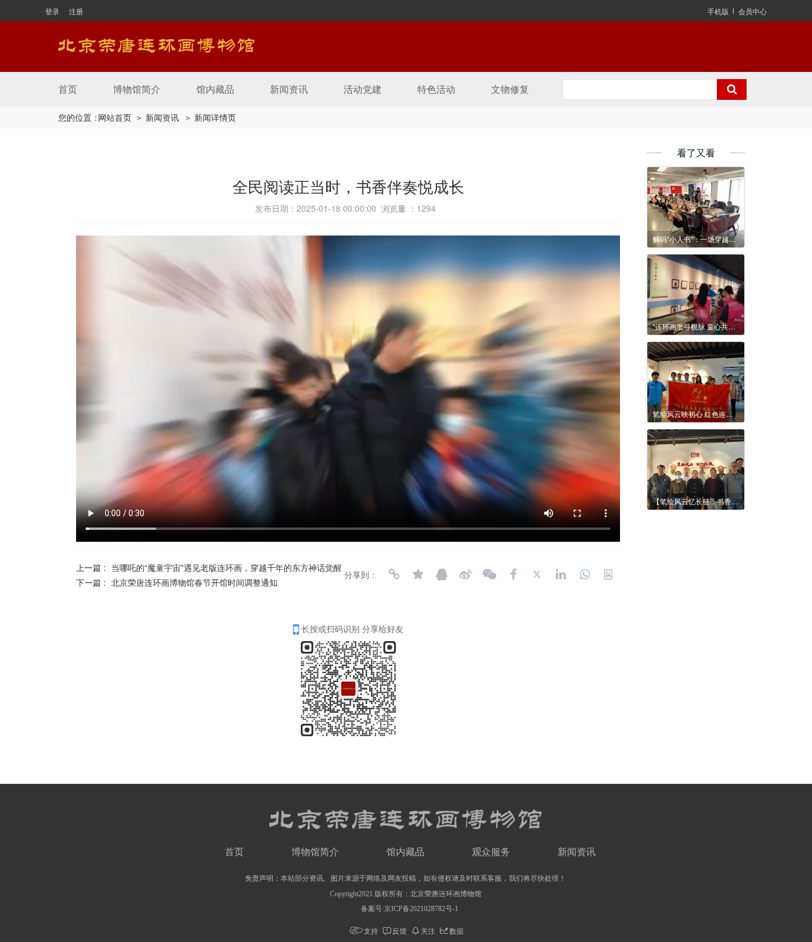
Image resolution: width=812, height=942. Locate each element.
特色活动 (436, 89)
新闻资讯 (289, 89)
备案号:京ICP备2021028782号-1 (409, 909)
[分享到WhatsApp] (584, 574)
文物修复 (510, 89)
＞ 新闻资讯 (157, 118)
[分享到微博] (465, 574)
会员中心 (752, 11)
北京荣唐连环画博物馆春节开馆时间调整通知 (194, 582)
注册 (76, 11)
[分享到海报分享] (608, 574)
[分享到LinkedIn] (560, 574)
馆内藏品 (215, 89)
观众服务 (491, 852)
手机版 (718, 11)
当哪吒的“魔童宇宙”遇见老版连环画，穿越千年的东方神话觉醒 (226, 567)
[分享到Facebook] (513, 574)
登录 (52, 11)
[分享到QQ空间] (417, 574)
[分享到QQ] (441, 574)
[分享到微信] (489, 574)
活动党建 (363, 89)
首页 (67, 89)
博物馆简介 (136, 89)
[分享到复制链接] (394, 574)
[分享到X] (536, 574)
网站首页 (114, 118)
